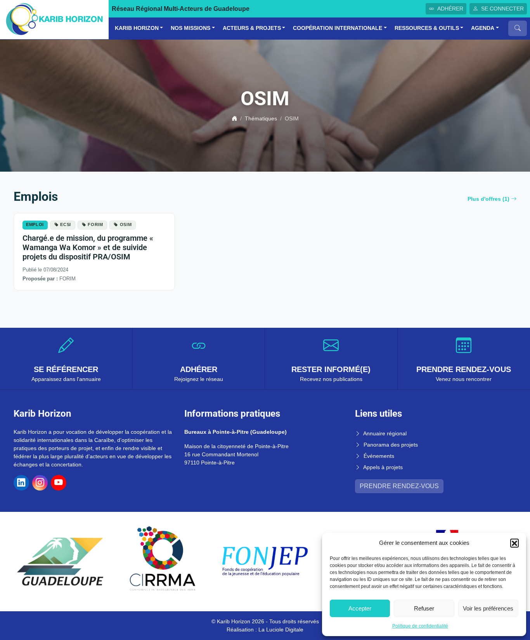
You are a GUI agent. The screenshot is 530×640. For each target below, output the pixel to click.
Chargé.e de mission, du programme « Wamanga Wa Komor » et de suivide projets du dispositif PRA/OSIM (88, 247)
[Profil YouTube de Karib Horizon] (58, 482)
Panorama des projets (391, 445)
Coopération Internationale (337, 28)
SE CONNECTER (502, 8)
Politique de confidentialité (420, 626)
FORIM (95, 224)
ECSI (65, 224)
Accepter (359, 608)
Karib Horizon (137, 28)
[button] (514, 543)
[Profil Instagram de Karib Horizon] (40, 482)
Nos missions (190, 28)
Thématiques (261, 118)
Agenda (482, 28)
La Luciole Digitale (280, 629)
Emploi (35, 224)
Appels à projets (383, 467)
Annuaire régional (385, 433)
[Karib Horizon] (54, 19)
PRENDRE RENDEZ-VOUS (399, 486)
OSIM (126, 224)
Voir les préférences (488, 608)
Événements (379, 456)
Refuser (424, 608)
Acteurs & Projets (252, 28)
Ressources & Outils (427, 28)
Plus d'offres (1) (488, 199)
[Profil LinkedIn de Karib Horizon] (21, 482)
